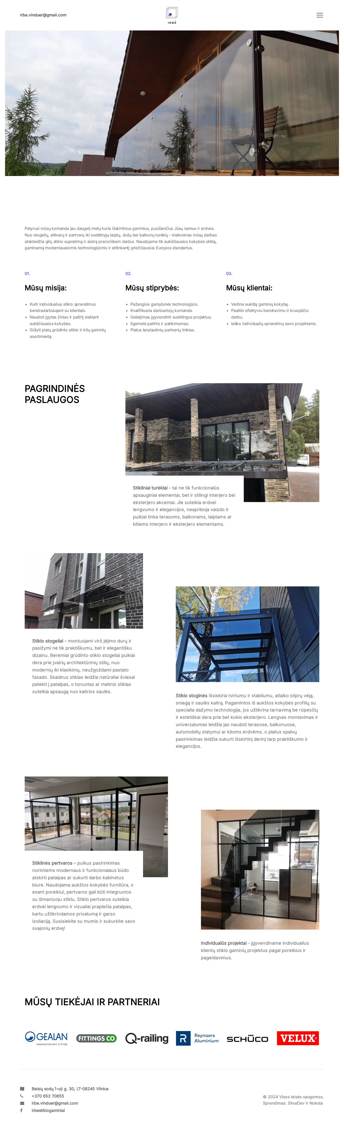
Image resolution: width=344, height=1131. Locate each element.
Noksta (316, 1103)
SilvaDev (296, 1103)
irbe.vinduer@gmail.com (55, 1103)
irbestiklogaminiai (48, 1110)
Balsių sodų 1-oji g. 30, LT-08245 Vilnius (70, 1088)
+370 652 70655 (48, 1096)
